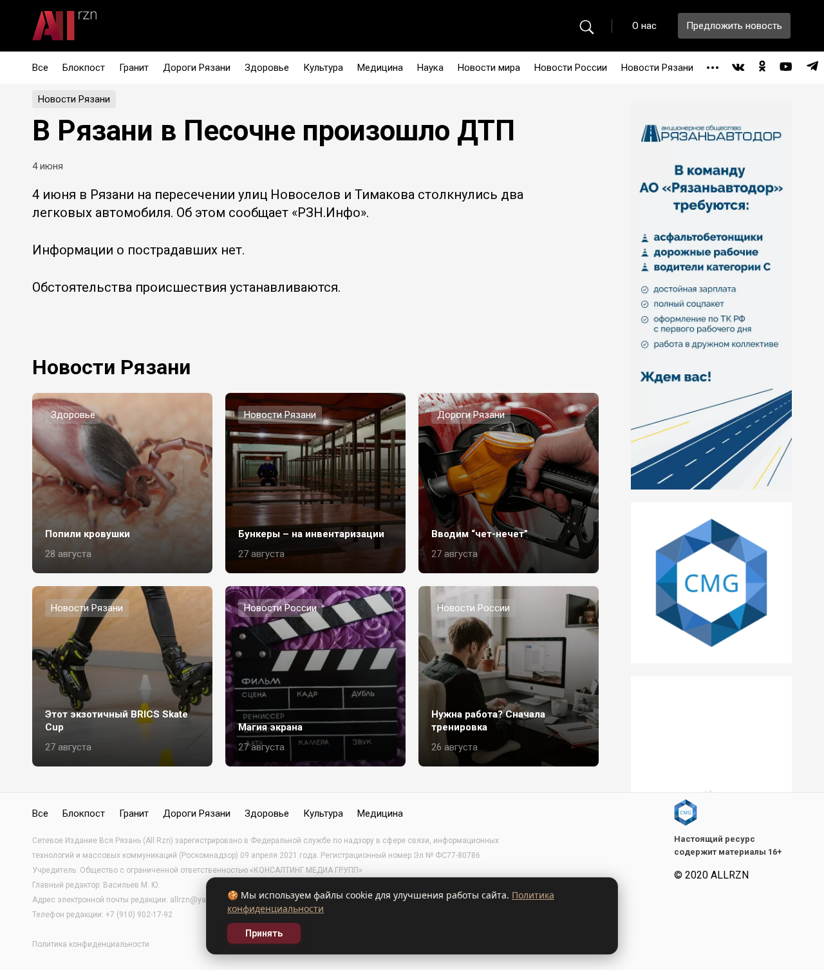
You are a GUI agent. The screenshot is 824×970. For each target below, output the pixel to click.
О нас (644, 26)
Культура (323, 67)
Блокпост (83, 67)
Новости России (570, 67)
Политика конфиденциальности (90, 944)
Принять (264, 933)
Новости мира (489, 67)
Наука (430, 67)
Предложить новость (734, 26)
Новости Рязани (657, 67)
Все (40, 67)
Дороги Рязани (196, 67)
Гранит (134, 67)
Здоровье (267, 67)
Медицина (380, 67)
